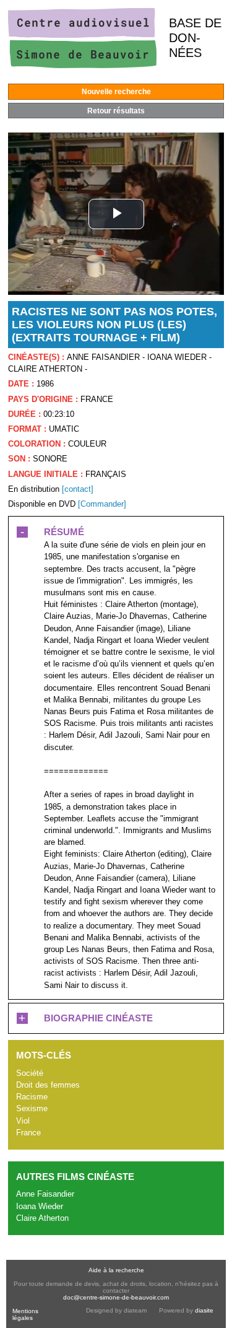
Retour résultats (116, 111)
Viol (23, 1120)
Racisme (32, 1096)
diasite (204, 1310)
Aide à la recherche (116, 1270)
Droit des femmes (48, 1085)
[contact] (77, 489)
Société (29, 1073)
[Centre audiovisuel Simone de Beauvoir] (82, 65)
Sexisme (32, 1108)
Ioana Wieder (39, 1206)
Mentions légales (25, 1314)
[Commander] (102, 504)
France (28, 1132)
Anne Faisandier (45, 1194)
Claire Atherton (42, 1218)
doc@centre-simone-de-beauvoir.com (116, 1297)
